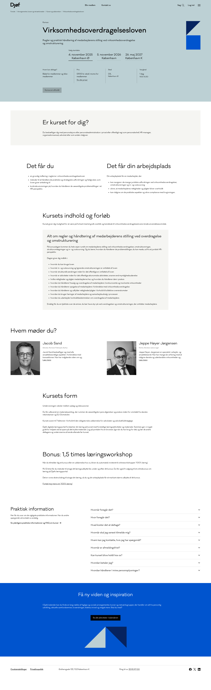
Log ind (191, 5)
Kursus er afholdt (52, 90)
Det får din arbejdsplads (139, 166)
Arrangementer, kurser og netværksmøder (30, 12)
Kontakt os (106, 5)
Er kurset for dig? (66, 122)
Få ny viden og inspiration (105, 595)
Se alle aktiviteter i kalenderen (105, 618)
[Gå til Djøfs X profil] (194, 669)
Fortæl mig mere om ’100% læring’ (58, 484)
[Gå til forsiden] (15, 5)
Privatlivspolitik (36, 669)
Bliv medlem (90, 5)
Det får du (40, 166)
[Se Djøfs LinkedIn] (199, 669)
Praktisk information (32, 509)
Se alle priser (82, 80)
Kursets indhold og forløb (76, 216)
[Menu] (199, 5)
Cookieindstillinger (19, 669)
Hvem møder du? (33, 331)
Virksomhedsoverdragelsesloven (73, 12)
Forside (13, 12)
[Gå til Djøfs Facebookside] (190, 669)
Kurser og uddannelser (54, 12)
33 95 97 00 (134, 669)
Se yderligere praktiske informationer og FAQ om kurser (35, 523)
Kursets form (60, 396)
